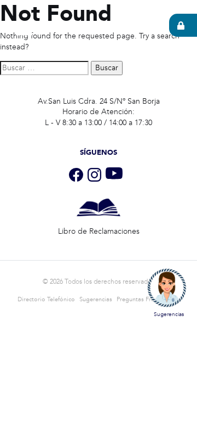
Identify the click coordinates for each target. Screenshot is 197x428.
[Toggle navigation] (24, 29)
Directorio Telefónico (46, 299)
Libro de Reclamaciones (99, 231)
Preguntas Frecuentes (146, 299)
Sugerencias (95, 299)
